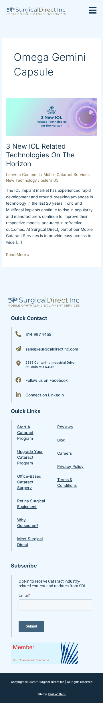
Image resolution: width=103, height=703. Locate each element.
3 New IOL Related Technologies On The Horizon (40, 155)
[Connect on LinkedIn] (18, 395)
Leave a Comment (23, 174)
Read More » (17, 254)
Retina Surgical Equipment (31, 504)
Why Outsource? (27, 523)
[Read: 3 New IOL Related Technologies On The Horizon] (51, 117)
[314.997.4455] (18, 334)
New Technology (21, 180)
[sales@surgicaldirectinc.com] (18, 349)
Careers (64, 453)
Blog (61, 440)
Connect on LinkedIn (44, 395)
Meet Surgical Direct (30, 542)
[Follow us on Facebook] (18, 380)
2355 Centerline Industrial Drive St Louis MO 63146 (50, 365)
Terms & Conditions (67, 482)
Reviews (65, 427)
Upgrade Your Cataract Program (30, 457)
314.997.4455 (38, 334)
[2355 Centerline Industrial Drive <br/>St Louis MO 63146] (18, 363)
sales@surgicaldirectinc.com (51, 349)
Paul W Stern (57, 694)
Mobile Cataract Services (66, 174)
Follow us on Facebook (46, 380)
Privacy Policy (70, 466)
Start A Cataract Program (25, 433)
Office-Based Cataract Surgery (29, 482)
